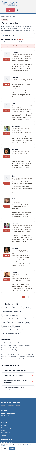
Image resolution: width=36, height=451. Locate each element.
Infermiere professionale (10, 315)
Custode (10, 322)
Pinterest (17, 406)
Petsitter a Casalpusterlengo (25, 356)
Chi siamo (4, 425)
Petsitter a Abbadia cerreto (9, 345)
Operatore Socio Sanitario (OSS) (12, 311)
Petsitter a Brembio (26, 352)
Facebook (4, 406)
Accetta (12, 448)
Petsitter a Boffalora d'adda (9, 347)
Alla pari (17, 326)
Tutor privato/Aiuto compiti (11, 333)
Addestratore (17, 308)
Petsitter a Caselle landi (8, 359)
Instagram (11, 406)
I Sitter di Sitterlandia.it (8, 413)
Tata (27, 322)
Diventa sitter (5, 415)
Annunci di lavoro (6, 418)
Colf (4, 322)
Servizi (3, 430)
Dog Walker (6, 308)
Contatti (3, 435)
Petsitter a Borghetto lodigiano (10, 350)
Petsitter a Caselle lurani (24, 359)
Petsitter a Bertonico (24, 345)
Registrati (10, 10)
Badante (26, 308)
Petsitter (8, 16)
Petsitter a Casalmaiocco (8, 356)
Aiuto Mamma (7, 326)
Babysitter (20, 322)
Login (3, 10)
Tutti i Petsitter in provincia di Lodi (11, 343)
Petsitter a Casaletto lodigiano (24, 354)
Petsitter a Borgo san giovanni (10, 352)
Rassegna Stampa (6, 428)
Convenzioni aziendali (7, 442)
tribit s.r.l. (21, 402)
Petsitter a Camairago (7, 354)
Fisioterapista (29, 319)
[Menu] (17, 9)
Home (3, 16)
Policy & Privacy (5, 432)
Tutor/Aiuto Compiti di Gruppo (12, 330)
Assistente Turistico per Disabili (12, 319)
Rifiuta (4, 448)
